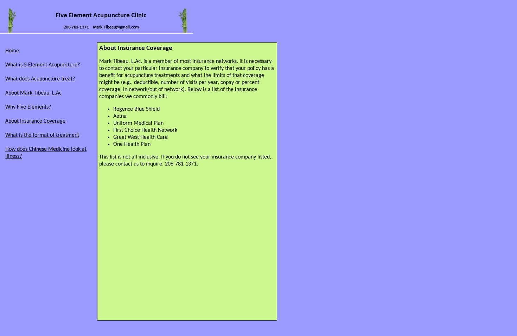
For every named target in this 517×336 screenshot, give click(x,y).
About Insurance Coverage (35, 121)
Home (12, 51)
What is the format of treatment (42, 135)
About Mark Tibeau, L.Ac (33, 93)
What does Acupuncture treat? (40, 79)
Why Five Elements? (28, 107)
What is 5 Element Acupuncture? (42, 65)
